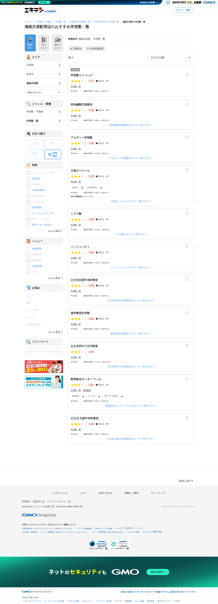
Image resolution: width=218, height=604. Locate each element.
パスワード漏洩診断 (83, 528)
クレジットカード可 (43, 213)
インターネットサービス (31, 601)
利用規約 (26, 501)
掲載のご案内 (131, 493)
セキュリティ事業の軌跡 (152, 532)
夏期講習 (37, 248)
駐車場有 (75, 396)
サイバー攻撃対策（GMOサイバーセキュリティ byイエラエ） (64, 532)
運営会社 (37, 501)
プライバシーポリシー (57, 501)
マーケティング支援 (103, 601)
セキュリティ (87, 601)
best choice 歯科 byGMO (68, 506)
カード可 (91, 396)
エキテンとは (60, 493)
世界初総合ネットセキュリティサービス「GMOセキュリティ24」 (47, 528)
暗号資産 (150, 601)
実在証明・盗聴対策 (29, 532)
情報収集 (128, 601)
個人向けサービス (164, 601)
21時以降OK (92, 187)
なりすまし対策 (133, 532)
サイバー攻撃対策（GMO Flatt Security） (108, 532)
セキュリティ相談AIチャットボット (129, 528)
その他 (177, 601)
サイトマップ (158, 493)
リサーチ (118, 601)
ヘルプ (82, 493)
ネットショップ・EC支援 (54, 601)
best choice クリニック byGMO (36, 506)
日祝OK (75, 187)
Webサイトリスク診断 (103, 528)
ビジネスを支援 (73, 601)
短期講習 (37, 266)
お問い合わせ (105, 493)
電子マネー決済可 (111, 396)
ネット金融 (139, 601)
